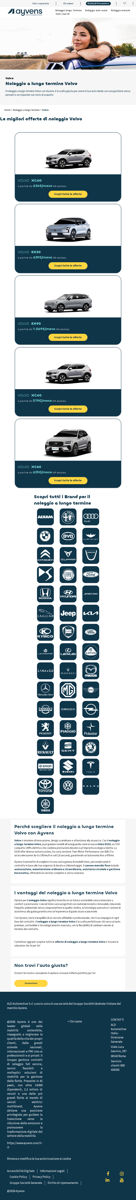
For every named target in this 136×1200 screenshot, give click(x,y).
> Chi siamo (75, 1021)
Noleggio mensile (120, 10)
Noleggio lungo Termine (68, 10)
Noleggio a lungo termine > (27, 110)
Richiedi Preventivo (98, 3)
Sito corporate (40, 3)
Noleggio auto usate (96, 10)
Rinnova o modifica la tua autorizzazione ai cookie (39, 1159)
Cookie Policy (18, 1177)
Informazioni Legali (52, 1171)
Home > (8, 110)
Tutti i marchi (62, 14)
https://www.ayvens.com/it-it (24, 1145)
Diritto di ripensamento (63, 1183)
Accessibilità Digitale (21, 1171)
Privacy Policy (41, 1177)
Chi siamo (68, 3)
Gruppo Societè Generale (26, 1183)
